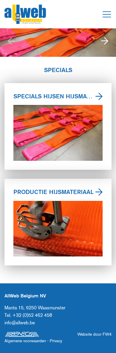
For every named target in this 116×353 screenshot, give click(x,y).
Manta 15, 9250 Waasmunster (34, 308)
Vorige (11, 42)
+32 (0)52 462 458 (32, 315)
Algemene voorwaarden (25, 340)
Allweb (25, 14)
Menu (107, 14)
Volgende (105, 42)
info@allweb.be (19, 323)
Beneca (21, 334)
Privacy (56, 340)
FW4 (107, 334)
